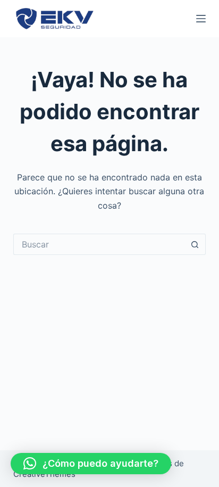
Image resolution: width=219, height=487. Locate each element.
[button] (91, 463)
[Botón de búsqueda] (195, 244)
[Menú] (201, 18)
